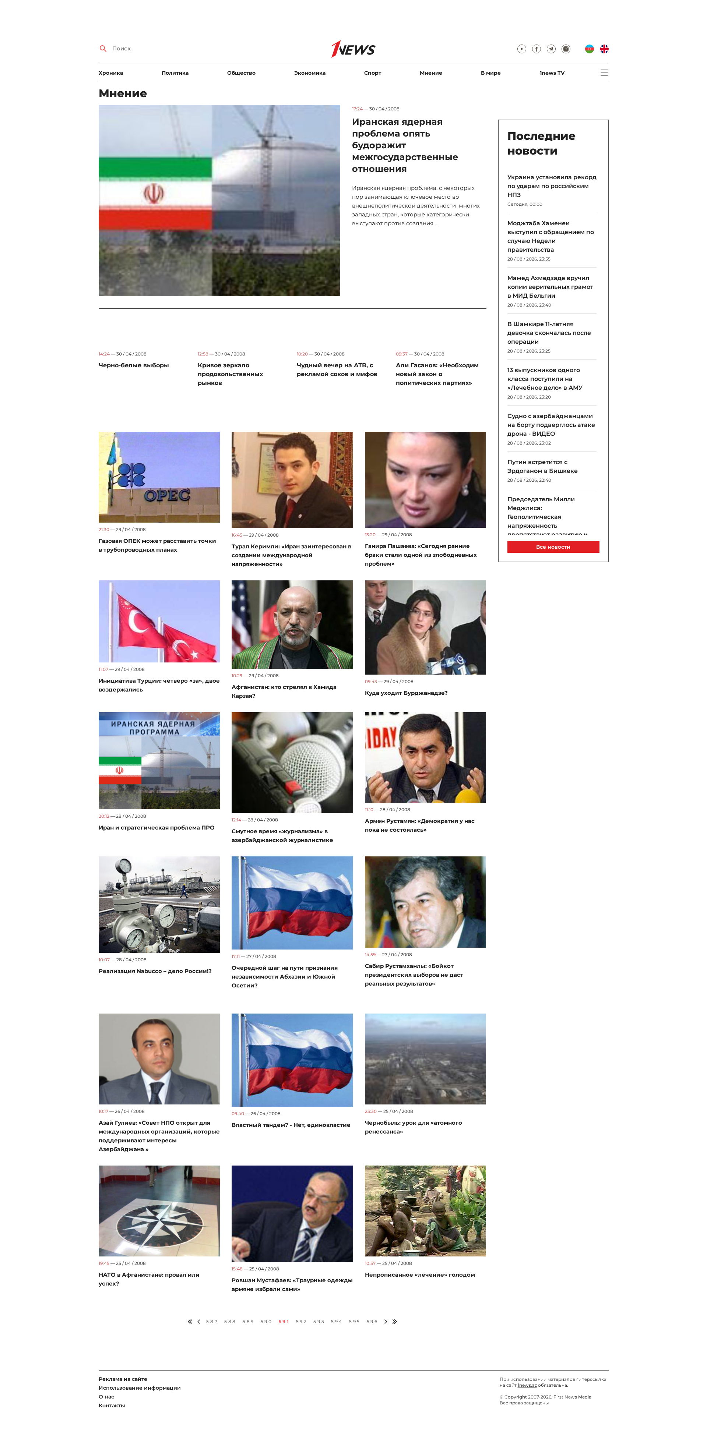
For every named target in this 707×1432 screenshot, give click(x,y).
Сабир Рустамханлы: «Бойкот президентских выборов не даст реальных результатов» (414, 974)
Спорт (372, 72)
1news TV (552, 72)
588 (230, 1321)
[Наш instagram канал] (566, 49)
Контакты (112, 1405)
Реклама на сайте (123, 1379)
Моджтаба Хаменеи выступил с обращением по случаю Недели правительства (550, 236)
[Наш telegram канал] (551, 49)
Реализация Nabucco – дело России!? (155, 971)
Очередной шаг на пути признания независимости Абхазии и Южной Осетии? (285, 976)
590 (267, 1321)
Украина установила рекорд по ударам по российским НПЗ (552, 186)
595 (355, 1321)
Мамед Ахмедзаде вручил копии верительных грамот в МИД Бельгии (550, 287)
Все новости (553, 547)
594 (337, 1321)
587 (212, 1321)
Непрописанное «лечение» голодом (420, 1274)
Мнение (431, 72)
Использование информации (140, 1387)
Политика (175, 72)
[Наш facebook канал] (536, 49)
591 (284, 1321)
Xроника (111, 72)
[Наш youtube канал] (521, 49)
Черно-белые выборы (134, 365)
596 (373, 1321)
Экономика (310, 72)
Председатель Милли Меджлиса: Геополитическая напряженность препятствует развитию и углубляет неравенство (547, 521)
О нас (106, 1396)
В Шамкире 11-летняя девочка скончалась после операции (549, 333)
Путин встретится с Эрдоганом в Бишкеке (542, 466)
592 (302, 1321)
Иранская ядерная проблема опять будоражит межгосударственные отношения (405, 145)
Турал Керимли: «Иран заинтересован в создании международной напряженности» (291, 555)
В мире (491, 72)
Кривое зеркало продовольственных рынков (230, 374)
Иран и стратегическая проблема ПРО (157, 827)
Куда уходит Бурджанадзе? (406, 692)
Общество (241, 72)
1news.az (527, 1385)
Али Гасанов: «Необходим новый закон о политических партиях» (437, 374)
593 (319, 1321)
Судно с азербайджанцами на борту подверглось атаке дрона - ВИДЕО (551, 425)
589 (249, 1321)
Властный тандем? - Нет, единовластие (291, 1124)
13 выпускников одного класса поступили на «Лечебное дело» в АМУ (545, 379)
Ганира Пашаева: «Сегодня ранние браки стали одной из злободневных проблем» (421, 554)
